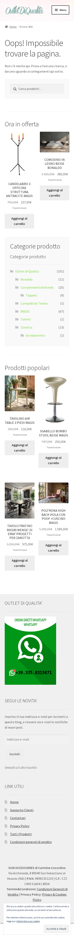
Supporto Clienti (22, 810)
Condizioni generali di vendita (31, 842)
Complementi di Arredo (37, 287)
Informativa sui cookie (28, 921)
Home (13, 27)
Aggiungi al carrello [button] (19, 221)
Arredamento (35, 335)
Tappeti (31, 295)
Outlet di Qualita (27, 271)
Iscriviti (14, 754)
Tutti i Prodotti (21, 834)
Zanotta (26, 327)
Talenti (26, 319)
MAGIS (25, 311)
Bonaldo (26, 279)
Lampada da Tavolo (34, 303)
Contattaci (17, 818)
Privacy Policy (19, 826)
